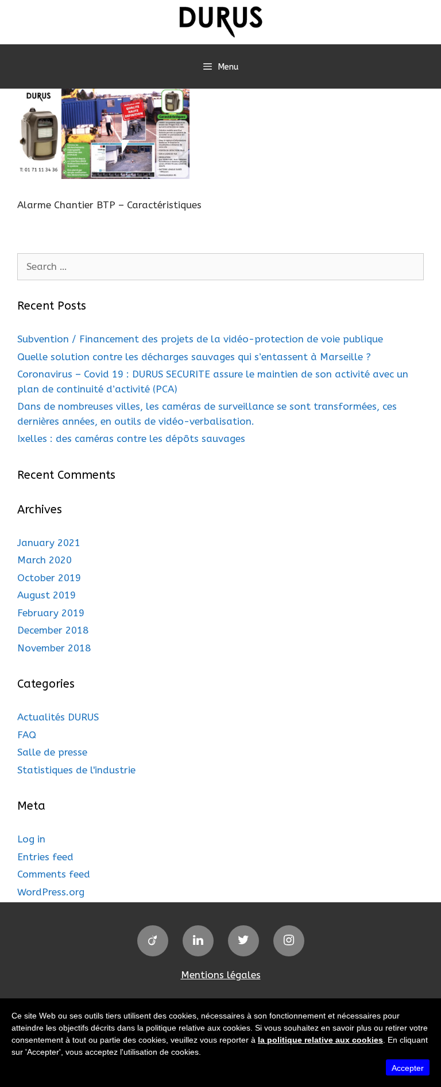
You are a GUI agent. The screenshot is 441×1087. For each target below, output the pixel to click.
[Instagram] (288, 940)
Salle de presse (52, 752)
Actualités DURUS (58, 717)
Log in (31, 839)
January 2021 (48, 542)
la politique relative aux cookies (320, 1039)
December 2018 (52, 630)
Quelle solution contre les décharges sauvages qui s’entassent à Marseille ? (194, 357)
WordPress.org (50, 892)
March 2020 (44, 560)
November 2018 (54, 648)
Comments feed (53, 874)
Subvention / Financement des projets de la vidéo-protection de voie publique (200, 339)
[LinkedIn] (198, 940)
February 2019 (50, 613)
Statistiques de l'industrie (76, 770)
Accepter (408, 1068)
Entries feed (45, 857)
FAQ (26, 735)
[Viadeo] (152, 940)
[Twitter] (243, 940)
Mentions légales (221, 975)
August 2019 (46, 595)
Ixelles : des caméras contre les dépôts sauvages (131, 438)
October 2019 (49, 577)
